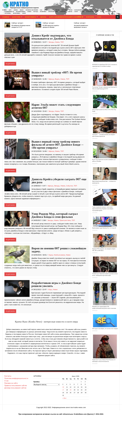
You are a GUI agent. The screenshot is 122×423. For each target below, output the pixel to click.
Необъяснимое (20, 11)
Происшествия (53, 11)
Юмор (24, 13)
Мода (92, 10)
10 (63, 387)
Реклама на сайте (11, 383)
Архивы (36, 382)
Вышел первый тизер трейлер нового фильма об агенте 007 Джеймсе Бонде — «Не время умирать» (58, 144)
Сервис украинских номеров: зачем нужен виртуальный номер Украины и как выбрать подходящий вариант (102, 208)
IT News (4, 10)
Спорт (76, 11)
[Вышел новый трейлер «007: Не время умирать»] (17, 80)
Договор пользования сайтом (15, 388)
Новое (29, 11)
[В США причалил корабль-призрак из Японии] (38, 25)
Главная (5, 17)
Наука (109, 10)
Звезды (57, 10)
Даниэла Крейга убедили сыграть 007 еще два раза (59, 181)
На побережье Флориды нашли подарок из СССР (21, 26)
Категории (16, 17)
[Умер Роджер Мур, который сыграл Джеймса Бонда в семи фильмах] (17, 219)
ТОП (97, 11)
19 (70, 390)
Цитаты (43, 17)
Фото (102, 11)
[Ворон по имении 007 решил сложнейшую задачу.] (17, 254)
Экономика (16, 13)
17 (63, 390)
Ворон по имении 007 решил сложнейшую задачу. (59, 250)
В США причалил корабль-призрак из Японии (51, 26)
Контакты (90, 17)
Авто (10, 10)
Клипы (86, 10)
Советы (69, 11)
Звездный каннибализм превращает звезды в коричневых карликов (81, 27)
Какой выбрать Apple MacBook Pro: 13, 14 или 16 (104, 228)
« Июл (64, 398)
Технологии (90, 11)
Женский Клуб (48, 10)
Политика (43, 11)
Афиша (16, 10)
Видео (22, 10)
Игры (70, 10)
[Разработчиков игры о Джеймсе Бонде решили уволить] (17, 288)
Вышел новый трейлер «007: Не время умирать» (57, 74)
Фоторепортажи (111, 11)
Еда (41, 10)
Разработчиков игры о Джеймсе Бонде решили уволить (56, 284)
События (62, 11)
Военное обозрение (32, 10)
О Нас (99, 17)
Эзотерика (7, 13)
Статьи (82, 11)
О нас (6, 381)
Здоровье (64, 10)
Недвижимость (9, 11)
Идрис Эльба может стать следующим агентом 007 (56, 106)
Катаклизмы (78, 10)
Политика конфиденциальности (16, 378)
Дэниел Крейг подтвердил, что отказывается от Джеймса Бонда (53, 37)
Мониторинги (30, 17)
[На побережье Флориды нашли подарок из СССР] (7, 25)
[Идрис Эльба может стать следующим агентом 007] (17, 112)
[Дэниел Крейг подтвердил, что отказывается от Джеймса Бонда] (17, 43)
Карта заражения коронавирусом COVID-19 (66, 17)
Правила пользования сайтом (15, 385)
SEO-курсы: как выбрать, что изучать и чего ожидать (105, 328)
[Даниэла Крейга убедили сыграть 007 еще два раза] (17, 183)
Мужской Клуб (100, 10)
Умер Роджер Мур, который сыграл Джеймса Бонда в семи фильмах (54, 215)
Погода (35, 11)
